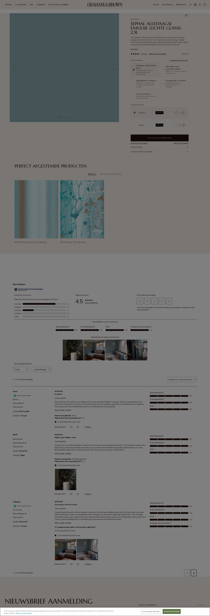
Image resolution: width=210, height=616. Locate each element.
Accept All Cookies (171, 611)
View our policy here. (23, 613)
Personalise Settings (151, 611)
